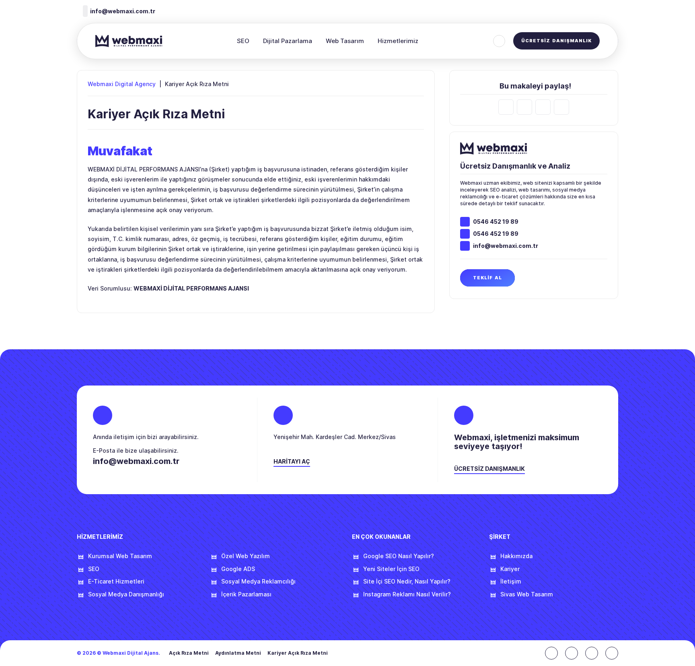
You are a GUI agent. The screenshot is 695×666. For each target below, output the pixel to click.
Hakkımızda (516, 556)
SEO (243, 41)
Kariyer (510, 569)
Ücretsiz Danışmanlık (556, 40)
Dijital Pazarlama (287, 41)
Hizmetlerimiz (398, 41)
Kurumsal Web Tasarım (120, 556)
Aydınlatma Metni (238, 653)
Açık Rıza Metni (189, 653)
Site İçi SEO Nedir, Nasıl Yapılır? (406, 581)
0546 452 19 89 (495, 222)
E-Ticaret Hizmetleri (116, 581)
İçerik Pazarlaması (246, 594)
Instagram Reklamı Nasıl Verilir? (407, 594)
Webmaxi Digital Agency (122, 84)
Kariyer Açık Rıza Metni (297, 653)
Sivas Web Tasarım (526, 594)
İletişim (510, 581)
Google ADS (238, 569)
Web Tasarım (345, 41)
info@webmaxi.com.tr (505, 246)
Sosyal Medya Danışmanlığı (126, 594)
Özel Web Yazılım (245, 556)
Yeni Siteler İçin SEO (391, 569)
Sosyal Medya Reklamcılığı (258, 581)
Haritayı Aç (291, 462)
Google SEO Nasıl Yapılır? (398, 556)
